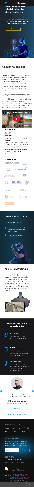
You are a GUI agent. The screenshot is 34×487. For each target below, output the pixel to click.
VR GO (26, 428)
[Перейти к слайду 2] (17, 408)
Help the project (12, 28)
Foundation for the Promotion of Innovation (17, 476)
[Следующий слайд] (33, 391)
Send (24, 450)
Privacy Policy (20, 462)
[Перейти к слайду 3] (19, 408)
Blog (23, 431)
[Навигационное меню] (31, 3)
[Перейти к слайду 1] (15, 408)
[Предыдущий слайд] (1, 391)
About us (16, 428)
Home (7, 428)
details (6, 153)
